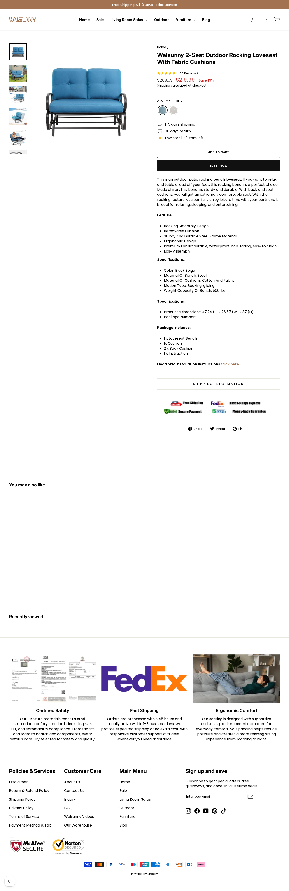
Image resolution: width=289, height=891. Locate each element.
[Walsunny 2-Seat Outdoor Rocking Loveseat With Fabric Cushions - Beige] (44, 584)
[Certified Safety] (52, 678)
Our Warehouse (78, 825)
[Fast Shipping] (144, 678)
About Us (72, 782)
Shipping (163, 85)
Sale (100, 19)
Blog (206, 19)
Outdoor (161, 19)
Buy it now (218, 165)
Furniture (183, 19)
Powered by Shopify (144, 874)
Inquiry (70, 799)
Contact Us (74, 790)
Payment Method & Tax (30, 825)
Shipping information (218, 384)
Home (84, 19)
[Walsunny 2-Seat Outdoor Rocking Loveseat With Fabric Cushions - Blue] (38, 584)
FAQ (68, 808)
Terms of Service (24, 816)
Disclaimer (18, 782)
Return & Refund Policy (29, 790)
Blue (162, 110)
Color (170, 101)
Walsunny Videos (79, 816)
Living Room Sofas (127, 19)
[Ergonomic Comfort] (236, 678)
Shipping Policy (22, 799)
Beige (173, 110)
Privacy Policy (21, 808)
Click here (230, 364)
